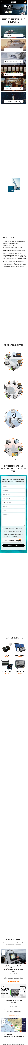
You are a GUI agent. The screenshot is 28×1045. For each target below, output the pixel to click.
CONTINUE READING (13, 981)
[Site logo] (13, 1)
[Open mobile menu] (1, 2)
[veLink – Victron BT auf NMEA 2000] (20, 648)
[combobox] (13, 498)
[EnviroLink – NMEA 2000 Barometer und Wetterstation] (7, 665)
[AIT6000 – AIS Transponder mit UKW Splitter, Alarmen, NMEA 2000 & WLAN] (20, 665)
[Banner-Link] (13, 32)
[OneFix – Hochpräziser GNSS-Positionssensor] (7, 648)
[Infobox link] (13, 362)
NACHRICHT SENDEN (13, 545)
